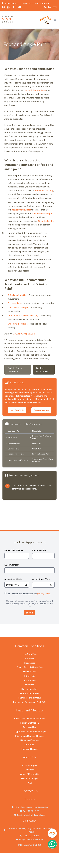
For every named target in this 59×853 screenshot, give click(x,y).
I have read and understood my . (29, 593)
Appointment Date (13, 579)
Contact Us (30, 791)
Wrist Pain (36, 449)
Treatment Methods (29, 710)
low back (28, 90)
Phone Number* (39, 550)
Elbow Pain (37, 444)
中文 (55, 7)
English (47, 7)
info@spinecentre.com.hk (31, 839)
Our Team (29, 769)
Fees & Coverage (41, 410)
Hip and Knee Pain (16, 454)
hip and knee (39, 90)
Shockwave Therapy (18, 323)
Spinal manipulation (17, 295)
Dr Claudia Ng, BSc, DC (24, 333)
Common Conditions (29, 646)
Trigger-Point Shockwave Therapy (29, 731)
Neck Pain (36, 431)
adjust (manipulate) (21, 209)
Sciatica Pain (13, 449)
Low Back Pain (14, 431)
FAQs (29, 782)
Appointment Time (41, 579)
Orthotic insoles (46, 221)
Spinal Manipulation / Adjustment (29, 718)
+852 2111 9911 (31, 835)
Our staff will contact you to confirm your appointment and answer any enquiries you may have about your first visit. (29, 603)
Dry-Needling (29, 727)
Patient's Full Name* (14, 550)
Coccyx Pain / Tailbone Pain (41, 437)
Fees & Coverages (29, 778)
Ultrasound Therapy (18, 307)
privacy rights (43, 593)
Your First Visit (17, 410)
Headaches (13, 437)
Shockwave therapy (42, 213)
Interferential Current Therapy (23, 315)
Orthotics (29, 744)
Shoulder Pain (14, 444)
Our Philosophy (29, 765)
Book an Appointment (42, 369)
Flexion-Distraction (29, 722)
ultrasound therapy (44, 190)
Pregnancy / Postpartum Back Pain (42, 460)
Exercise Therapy (29, 749)
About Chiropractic (29, 774)
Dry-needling (14, 303)
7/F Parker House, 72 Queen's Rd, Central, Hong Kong (27, 3)
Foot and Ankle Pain (40, 454)
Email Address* (11, 564)
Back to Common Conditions (16, 369)
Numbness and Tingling (18, 460)
